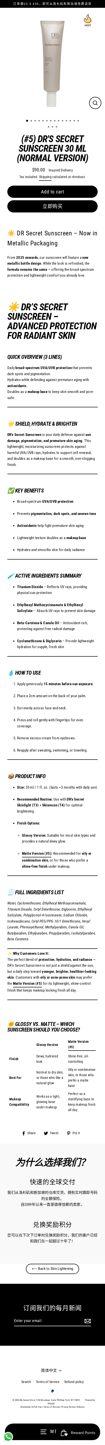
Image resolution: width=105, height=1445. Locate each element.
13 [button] (75, 121)
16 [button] (53, 127)
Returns (80, 1407)
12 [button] (71, 121)
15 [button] (49, 127)
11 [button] (67, 121)
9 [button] (59, 121)
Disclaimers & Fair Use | (32, 1407)
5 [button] (43, 121)
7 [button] (51, 121)
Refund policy (74, 1382)
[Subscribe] (87, 1321)
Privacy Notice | (69, 1407)
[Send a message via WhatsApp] (8, 1437)
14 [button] (78, 121)
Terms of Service (48, 1382)
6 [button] (47, 121)
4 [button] (39, 121)
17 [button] (57, 127)
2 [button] (32, 121)
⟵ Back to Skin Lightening (52, 1268)
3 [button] (35, 121)
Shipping (45, 177)
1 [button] (27, 121)
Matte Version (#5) (36, 853)
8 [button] (55, 121)
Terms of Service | (52, 1407)
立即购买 (52, 206)
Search (26, 1382)
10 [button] (63, 121)
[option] (52, 62)
